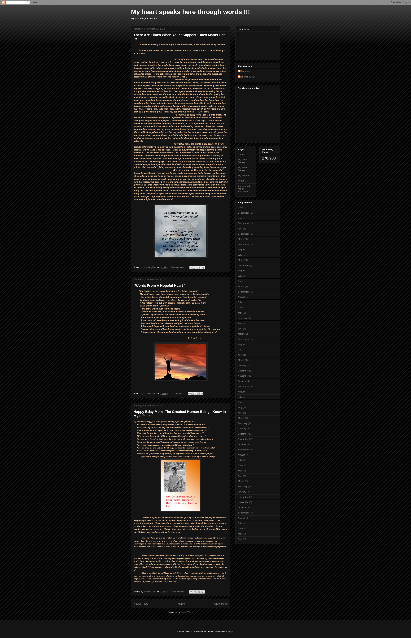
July (240, 255)
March (241, 239)
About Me (243, 180)
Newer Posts (141, 603)
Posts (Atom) (187, 612)
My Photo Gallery (243, 169)
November (243, 376)
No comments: (178, 267)
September (243, 212)
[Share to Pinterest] (203, 267)
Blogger (229, 631)
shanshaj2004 (248, 76)
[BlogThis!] (194, 267)
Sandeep (245, 71)
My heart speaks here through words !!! (190, 11)
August (241, 249)
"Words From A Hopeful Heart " (159, 286)
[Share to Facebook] (200, 267)
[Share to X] (197, 267)
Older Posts (221, 603)
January (242, 365)
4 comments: (177, 393)
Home (181, 603)
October (242, 381)
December (243, 265)
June (240, 207)
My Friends (243, 175)
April (240, 228)
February (242, 318)
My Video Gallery (242, 161)
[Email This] (191, 267)
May (240, 312)
